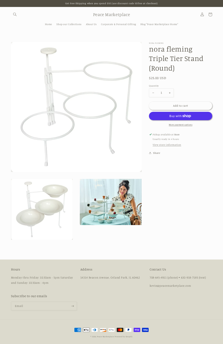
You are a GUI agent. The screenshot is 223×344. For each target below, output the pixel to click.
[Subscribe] (72, 306)
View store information (167, 144)
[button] (15, 14)
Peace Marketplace (105, 336)
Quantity (154, 85)
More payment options (181, 124)
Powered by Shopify (123, 336)
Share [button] (156, 152)
